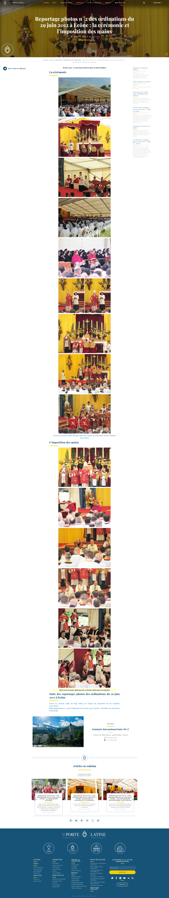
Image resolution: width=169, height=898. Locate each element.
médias (74, 873)
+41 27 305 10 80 (111, 737)
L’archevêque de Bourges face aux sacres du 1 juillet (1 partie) (142, 141)
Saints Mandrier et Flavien (141, 82)
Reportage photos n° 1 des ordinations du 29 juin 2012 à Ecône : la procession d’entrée (49, 798)
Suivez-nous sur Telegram (17, 68)
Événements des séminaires (72, 60)
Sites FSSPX (157, 2)
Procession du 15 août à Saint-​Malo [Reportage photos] (140, 93)
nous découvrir (97, 859)
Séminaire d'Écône (84, 775)
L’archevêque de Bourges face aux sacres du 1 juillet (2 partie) (142, 109)
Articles (79, 2)
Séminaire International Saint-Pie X (110, 729)
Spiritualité (58, 875)
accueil (45, 60)
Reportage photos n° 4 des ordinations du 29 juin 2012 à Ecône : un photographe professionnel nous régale (120, 798)
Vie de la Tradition (94, 2)
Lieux (54, 2)
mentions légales (94, 888)
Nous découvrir (66, 2)
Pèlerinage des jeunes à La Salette (141, 127)
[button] (144, 2)
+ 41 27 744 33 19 (111, 740)
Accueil (46, 2)
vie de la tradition (75, 860)
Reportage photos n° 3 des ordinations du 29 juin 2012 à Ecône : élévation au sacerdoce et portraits (84, 798)
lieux (35, 863)
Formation (57, 859)
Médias (108, 2)
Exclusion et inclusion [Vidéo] (140, 68)
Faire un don (120, 2)
